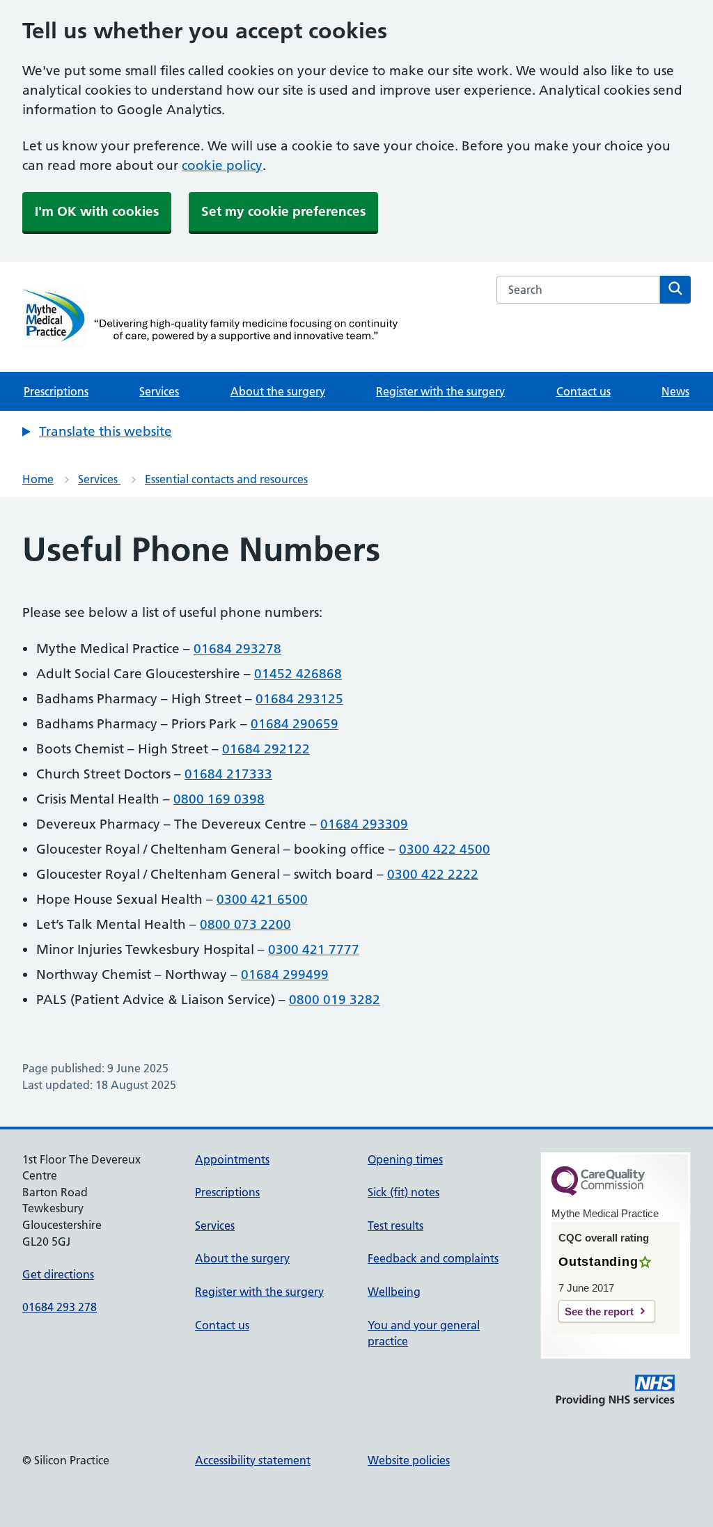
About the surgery (277, 391)
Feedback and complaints (433, 1258)
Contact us (583, 391)
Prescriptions (56, 391)
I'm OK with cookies (97, 211)
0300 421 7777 (313, 949)
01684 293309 (364, 824)
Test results (395, 1225)
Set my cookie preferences (283, 211)
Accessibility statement (253, 1460)
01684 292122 (266, 749)
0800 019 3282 (334, 1000)
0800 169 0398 (219, 799)
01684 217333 (228, 774)
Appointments (232, 1159)
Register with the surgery (440, 391)
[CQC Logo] (598, 1192)
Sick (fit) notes (403, 1192)
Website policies (409, 1460)
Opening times (405, 1159)
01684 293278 (237, 649)
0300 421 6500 (262, 899)
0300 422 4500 (444, 849)
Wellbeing (394, 1292)
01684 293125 (299, 699)
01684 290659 (294, 724)
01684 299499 (285, 974)
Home (38, 479)
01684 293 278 (59, 1307)
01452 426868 (298, 674)
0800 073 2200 (245, 924)
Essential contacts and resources (226, 479)
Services (159, 391)
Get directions (58, 1274)
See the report (599, 1311)
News (675, 391)
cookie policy (222, 165)
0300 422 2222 (432, 874)
